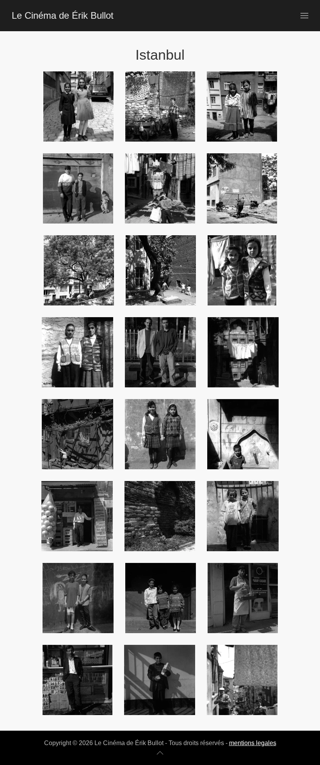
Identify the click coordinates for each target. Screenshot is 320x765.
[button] (304, 15)
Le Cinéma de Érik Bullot (63, 15)
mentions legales (252, 743)
